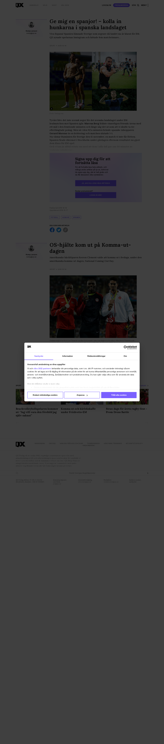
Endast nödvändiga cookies (45, 395)
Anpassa (80, 395)
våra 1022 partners (42, 368)
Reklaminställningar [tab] (96, 356)
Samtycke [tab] (38, 356)
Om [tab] (125, 356)
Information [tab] (67, 356)
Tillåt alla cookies (119, 395)
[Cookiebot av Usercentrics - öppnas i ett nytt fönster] (125, 347)
